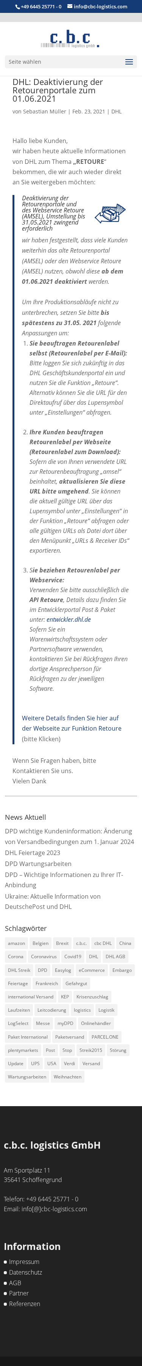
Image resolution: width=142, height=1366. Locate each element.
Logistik (106, 1010)
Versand (91, 1063)
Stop (67, 1050)
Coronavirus (44, 956)
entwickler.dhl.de (69, 619)
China (125, 943)
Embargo (122, 970)
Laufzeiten (19, 1010)
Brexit (62, 943)
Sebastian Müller (44, 111)
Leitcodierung (51, 1010)
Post (50, 1050)
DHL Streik (19, 970)
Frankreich (47, 983)
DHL (116, 111)
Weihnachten (67, 1077)
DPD (42, 970)
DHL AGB (115, 956)
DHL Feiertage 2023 (32, 853)
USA (51, 1063)
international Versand (30, 996)
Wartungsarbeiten (27, 1077)
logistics (82, 1010)
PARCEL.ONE (105, 1037)
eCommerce (92, 970)
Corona (15, 956)
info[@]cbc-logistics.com (54, 1209)
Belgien (40, 943)
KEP (65, 996)
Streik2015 (91, 1050)
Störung (118, 1050)
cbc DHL (103, 943)
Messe (43, 1023)
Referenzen (24, 1304)
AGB (15, 1283)
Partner (19, 1293)
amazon (16, 943)
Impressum (24, 1262)
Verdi (69, 1063)
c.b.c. (81, 943)
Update (15, 1063)
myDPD (65, 1023)
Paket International (28, 1037)
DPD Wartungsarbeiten (38, 864)
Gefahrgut (76, 983)
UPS (35, 1063)
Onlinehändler (96, 1023)
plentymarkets (23, 1050)
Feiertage (18, 983)
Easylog (63, 970)
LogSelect (18, 1023)
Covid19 (72, 956)
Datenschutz (25, 1272)
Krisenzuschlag (92, 996)
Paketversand (69, 1037)
